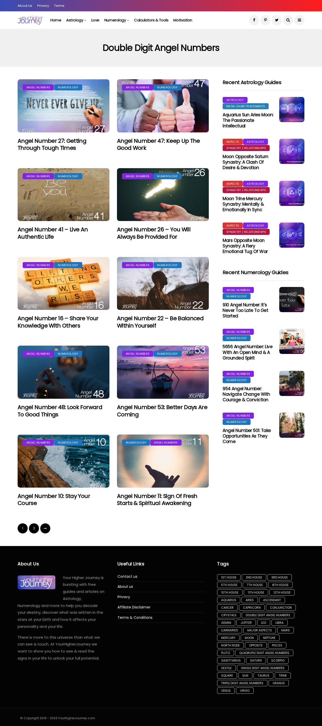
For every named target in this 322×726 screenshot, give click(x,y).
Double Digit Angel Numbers (268, 615)
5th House (229, 585)
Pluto (225, 653)
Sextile (226, 668)
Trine (283, 675)
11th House (256, 592)
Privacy (43, 5)
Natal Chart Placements (245, 106)
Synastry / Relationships (246, 148)
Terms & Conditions (134, 617)
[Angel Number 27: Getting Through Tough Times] (63, 105)
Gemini (226, 623)
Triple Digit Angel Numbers (242, 683)
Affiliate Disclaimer (133, 607)
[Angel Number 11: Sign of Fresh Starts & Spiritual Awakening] (163, 461)
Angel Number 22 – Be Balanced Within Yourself (160, 322)
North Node (230, 645)
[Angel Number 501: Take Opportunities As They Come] (291, 425)
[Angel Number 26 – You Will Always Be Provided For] (163, 194)
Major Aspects (259, 630)
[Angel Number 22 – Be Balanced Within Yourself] (163, 283)
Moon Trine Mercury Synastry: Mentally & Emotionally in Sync (243, 204)
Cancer (227, 607)
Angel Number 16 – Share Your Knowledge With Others (58, 322)
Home (55, 20)
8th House (280, 585)
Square (227, 675)
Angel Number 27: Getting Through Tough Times (52, 144)
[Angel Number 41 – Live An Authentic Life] (63, 194)
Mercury (228, 638)
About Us (25, 5)
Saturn (256, 660)
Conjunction (281, 607)
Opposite (256, 645)
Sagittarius (231, 660)
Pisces (277, 645)
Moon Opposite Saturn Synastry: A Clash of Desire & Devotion (245, 162)
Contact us (127, 576)
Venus (226, 690)
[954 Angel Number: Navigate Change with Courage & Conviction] (291, 383)
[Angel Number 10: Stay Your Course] (63, 461)
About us (125, 587)
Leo (263, 623)
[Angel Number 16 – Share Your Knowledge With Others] (63, 283)
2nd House (254, 577)
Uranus (279, 683)
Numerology (115, 20)
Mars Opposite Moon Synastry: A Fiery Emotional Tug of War (245, 246)
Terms (59, 5)
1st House (228, 577)
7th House (255, 585)
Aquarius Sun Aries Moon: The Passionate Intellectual (248, 120)
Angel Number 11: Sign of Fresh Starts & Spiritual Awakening (157, 499)
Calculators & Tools (151, 20)
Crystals (228, 615)
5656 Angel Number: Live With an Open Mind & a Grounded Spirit (247, 352)
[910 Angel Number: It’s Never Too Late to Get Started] (291, 299)
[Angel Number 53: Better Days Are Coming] (163, 372)
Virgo (245, 690)
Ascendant (272, 600)
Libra (279, 623)
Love (95, 20)
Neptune (269, 638)
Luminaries (229, 630)
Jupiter (246, 623)
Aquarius (228, 600)
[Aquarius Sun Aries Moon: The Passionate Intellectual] (291, 109)
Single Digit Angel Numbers (263, 668)
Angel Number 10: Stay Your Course (54, 499)
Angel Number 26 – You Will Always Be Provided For (153, 233)
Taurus (263, 675)
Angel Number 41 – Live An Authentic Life (53, 233)
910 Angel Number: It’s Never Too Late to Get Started (245, 310)
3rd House (279, 577)
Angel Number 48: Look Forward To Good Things (60, 410)
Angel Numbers (38, 87)
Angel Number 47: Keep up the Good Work (158, 144)
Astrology (74, 20)
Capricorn (252, 607)
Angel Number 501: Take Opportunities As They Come (247, 436)
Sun (245, 675)
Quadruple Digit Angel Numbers (264, 653)
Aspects (232, 142)
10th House (229, 592)
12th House (282, 592)
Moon (249, 638)
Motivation (182, 20)
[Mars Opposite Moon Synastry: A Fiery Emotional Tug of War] (291, 235)
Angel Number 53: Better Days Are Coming (162, 410)
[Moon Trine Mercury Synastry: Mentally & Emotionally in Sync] (291, 193)
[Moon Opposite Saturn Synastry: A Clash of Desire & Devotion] (291, 151)
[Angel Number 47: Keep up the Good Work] (163, 105)
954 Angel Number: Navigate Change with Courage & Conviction (246, 394)
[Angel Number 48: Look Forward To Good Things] (63, 372)
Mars (285, 630)
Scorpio (278, 660)
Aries (250, 600)
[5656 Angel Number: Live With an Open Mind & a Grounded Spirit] (291, 341)
